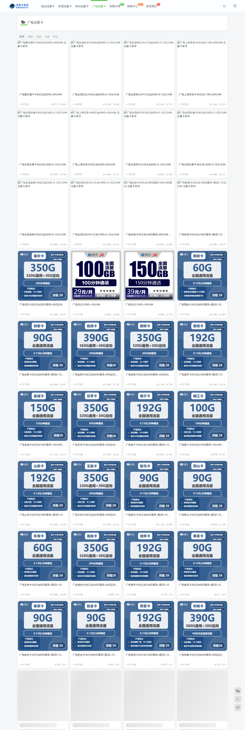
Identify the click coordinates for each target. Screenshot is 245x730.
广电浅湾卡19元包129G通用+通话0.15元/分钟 (98, 724)
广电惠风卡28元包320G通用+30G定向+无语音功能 (47, 724)
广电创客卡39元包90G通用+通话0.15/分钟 (43, 374)
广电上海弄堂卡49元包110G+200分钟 (200, 94)
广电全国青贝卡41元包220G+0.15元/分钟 (149, 94)
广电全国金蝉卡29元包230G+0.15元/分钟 (42, 234)
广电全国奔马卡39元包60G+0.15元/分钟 (148, 164)
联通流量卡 (65, 6)
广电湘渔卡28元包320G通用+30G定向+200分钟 (99, 584)
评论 (55, 36)
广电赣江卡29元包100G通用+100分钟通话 (203, 444)
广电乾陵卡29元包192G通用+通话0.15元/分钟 (204, 234)
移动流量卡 (82, 6)
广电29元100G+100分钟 (86, 304)
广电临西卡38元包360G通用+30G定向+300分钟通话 (102, 374)
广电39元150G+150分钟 (139, 304)
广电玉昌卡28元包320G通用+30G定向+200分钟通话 (102, 514)
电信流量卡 (48, 6)
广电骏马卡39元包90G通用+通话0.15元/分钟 (151, 514)
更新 (30, 36)
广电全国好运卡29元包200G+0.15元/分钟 (96, 94)
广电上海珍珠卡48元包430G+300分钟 (94, 164)
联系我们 (152, 5)
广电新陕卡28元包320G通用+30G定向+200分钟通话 (155, 374)
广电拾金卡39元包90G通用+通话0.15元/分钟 (98, 654)
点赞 (47, 36)
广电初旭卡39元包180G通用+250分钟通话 (149, 234)
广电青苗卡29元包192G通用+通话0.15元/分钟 (151, 654)
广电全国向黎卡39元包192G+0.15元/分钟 (42, 164)
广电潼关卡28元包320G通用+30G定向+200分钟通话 (48, 304)
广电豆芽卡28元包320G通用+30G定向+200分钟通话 (102, 444)
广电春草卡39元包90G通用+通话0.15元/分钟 (44, 654)
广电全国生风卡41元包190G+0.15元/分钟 (96, 234)
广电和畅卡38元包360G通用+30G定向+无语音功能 (207, 654)
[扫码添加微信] (237, 690)
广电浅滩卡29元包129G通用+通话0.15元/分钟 (204, 724)
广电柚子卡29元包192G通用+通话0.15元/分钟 (151, 444)
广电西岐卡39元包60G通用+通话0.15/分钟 (203, 304)
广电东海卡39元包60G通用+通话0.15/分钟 (43, 584)
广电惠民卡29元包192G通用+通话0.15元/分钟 (204, 374)
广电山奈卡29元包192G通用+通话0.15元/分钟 (45, 514)
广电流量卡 (99, 6)
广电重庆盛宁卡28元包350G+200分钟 (40, 94)
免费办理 (116, 5)
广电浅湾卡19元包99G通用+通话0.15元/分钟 (151, 724)
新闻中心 (135, 5)
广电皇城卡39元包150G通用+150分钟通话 (43, 444)
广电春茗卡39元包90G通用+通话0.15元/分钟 (204, 584)
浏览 (38, 36)
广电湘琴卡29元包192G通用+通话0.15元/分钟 (151, 584)
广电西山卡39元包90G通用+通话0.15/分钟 (203, 514)
